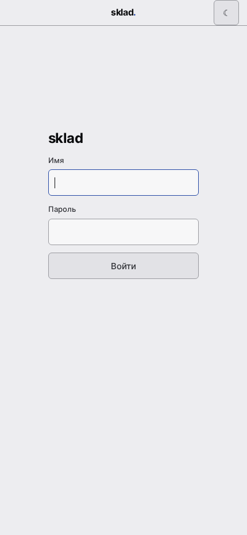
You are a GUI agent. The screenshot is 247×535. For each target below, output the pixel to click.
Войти (123, 266)
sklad (123, 12)
